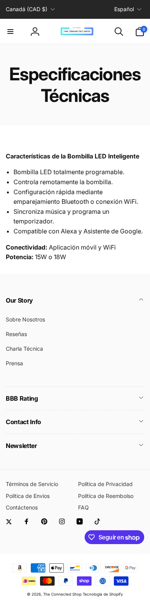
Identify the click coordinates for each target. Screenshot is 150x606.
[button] (10, 31)
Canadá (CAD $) (26, 9)
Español (124, 9)
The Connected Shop (62, 594)
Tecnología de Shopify (103, 594)
